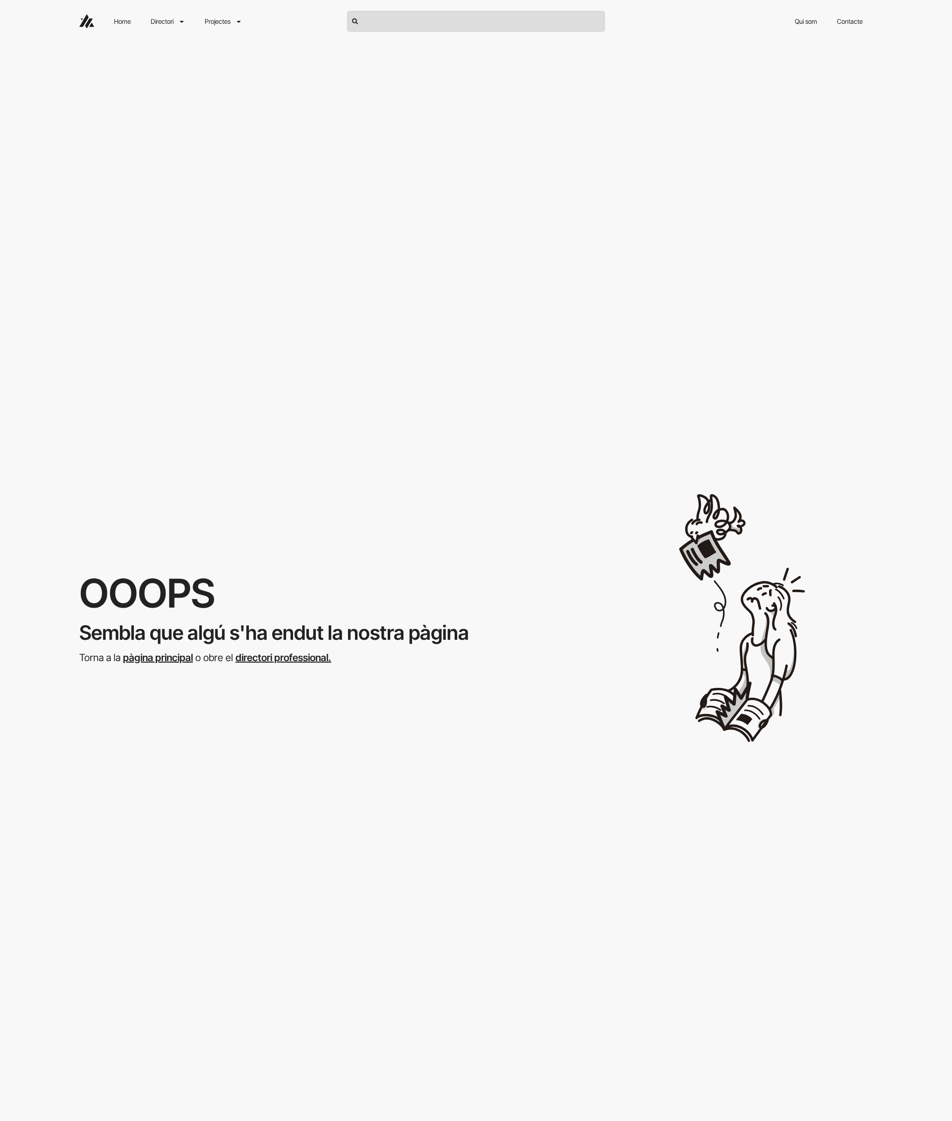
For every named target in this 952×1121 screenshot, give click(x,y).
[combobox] (476, 21)
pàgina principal (158, 658)
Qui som (806, 21)
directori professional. (283, 658)
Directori (162, 21)
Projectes (218, 21)
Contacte (850, 21)
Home (122, 21)
